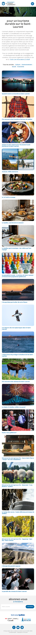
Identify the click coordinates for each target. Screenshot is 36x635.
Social (14, 67)
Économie (20, 67)
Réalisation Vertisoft (22, 632)
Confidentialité (12, 632)
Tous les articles (8, 64)
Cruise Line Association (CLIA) (19, 59)
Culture (17, 64)
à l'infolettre (18, 600)
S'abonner (30, 606)
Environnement (27, 64)
